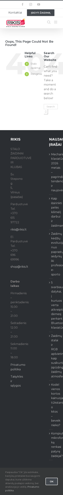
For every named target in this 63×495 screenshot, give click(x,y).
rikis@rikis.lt (18, 229)
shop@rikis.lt (19, 266)
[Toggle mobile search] (49, 22)
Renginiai (36, 74)
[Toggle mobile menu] (56, 22)
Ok (51, 481)
